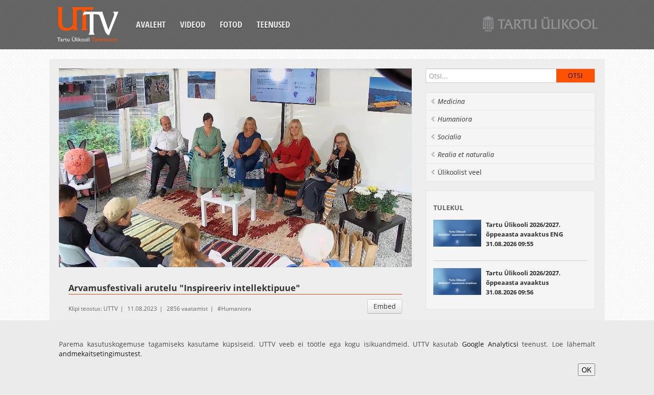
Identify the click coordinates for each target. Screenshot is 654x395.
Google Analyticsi (490, 344)
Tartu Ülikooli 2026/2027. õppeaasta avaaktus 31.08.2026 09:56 (523, 282)
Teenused (273, 24)
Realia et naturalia (466, 154)
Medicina (451, 101)
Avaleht (151, 24)
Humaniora (236, 309)
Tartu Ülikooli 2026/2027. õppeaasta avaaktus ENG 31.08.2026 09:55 (524, 234)
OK (586, 369)
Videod (192, 24)
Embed (384, 306)
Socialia (449, 136)
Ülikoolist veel (460, 172)
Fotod (231, 24)
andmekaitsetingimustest (99, 353)
